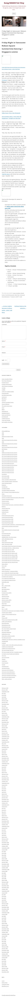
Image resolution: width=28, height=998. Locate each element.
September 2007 (5, 891)
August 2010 (4, 828)
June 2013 (4, 767)
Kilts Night (4, 587)
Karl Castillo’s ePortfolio (7, 422)
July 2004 (4, 959)
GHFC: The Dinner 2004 (7, 544)
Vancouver (4, 116)
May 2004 (4, 963)
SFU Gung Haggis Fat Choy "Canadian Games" (12, 652)
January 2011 (5, 819)
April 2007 (4, 900)
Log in (3, 981)
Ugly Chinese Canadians (7, 386)
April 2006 (4, 921)
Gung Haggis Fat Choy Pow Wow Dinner (11, 560)
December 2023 (5, 709)
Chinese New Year (6, 508)
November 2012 (5, 779)
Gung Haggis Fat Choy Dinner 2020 (9, 558)
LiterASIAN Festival (6, 601)
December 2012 (5, 778)
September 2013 (5, 763)
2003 (3, 433)
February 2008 (5, 882)
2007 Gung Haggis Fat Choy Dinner (9, 447)
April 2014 (4, 752)
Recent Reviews (5, 623)
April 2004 (4, 964)
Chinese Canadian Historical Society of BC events (13, 497)
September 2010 (5, 826)
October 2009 (5, 846)
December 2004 (5, 950)
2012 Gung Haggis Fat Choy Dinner (9, 458)
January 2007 (5, 905)
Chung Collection (5, 404)
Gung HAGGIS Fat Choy (14, 3)
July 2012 (4, 787)
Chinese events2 (5, 503)
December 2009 (5, 842)
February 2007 (5, 903)
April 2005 (4, 943)
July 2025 (4, 693)
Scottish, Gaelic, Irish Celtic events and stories (12, 645)
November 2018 (5, 734)
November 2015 (5, 738)
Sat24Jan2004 (5, 641)
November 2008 (5, 866)
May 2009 (4, 855)
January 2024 (5, 707)
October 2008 (5, 867)
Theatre (3, 659)
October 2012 (5, 781)
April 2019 (4, 729)
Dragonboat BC (5, 393)
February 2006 (5, 925)
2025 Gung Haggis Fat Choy (8, 470)
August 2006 (4, 914)
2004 (3, 434)
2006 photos (4, 445)
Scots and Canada (6, 420)
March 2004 (4, 966)
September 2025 (5, 691)
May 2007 (4, 898)
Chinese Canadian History (8, 499)
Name (4, 341)
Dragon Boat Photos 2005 (7, 522)
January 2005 (5, 948)
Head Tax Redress (6, 569)
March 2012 (4, 794)
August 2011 (4, 806)
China (3, 494)
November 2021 (5, 722)
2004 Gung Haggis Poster (7, 436)
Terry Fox (4, 655)
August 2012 (4, 785)
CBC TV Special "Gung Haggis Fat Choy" (10, 492)
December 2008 (5, 864)
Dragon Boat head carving (8, 515)
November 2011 (5, 801)
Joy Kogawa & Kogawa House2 (9, 580)
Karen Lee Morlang (6, 415)
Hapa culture (5, 564)
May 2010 (4, 833)
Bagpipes (4, 485)
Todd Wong (4, 661)
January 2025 (5, 702)
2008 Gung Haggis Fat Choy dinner (9, 452)
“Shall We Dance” (6, 174)
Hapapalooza (5, 411)
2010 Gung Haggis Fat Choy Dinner (9, 454)
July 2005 (4, 937)
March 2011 (4, 815)
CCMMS (3, 389)
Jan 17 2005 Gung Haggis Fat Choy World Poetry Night (14, 575)
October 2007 (5, 889)
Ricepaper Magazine (6, 632)
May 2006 (4, 919)
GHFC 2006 (4, 540)
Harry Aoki (4, 566)
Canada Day (4, 486)
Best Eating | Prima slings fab (14, 116)
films (3, 528)
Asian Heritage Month (7, 483)
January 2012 (5, 797)
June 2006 (4, 918)
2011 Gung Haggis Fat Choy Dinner (9, 456)
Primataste (4, 80)
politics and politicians (7, 621)
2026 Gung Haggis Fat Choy (8, 472)
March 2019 (4, 731)
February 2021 (5, 724)
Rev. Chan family (5, 630)
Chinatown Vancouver (7, 495)
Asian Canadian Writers (7, 379)
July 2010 (4, 830)
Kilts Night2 (4, 591)
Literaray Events (5, 596)
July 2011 (4, 808)
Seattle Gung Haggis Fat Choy (8, 648)
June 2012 (4, 788)
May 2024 (4, 706)
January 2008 (5, 884)
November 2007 (5, 887)
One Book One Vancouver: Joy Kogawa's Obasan (13, 610)
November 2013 (5, 760)
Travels (3, 664)
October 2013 (5, 761)
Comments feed (5, 984)
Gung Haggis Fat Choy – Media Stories (10, 548)
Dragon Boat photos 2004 (7, 521)
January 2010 (5, 840)
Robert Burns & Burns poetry (8, 636)
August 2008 (4, 871)
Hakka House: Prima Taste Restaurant (11, 113)
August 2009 (4, 849)
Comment (4, 324)
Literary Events (5, 598)
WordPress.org (5, 986)
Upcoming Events (6, 668)
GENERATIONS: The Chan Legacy (9, 537)
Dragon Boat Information (7, 517)
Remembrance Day (6, 627)
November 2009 (5, 844)
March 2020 (4, 725)
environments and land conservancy (10, 526)
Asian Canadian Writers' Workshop (10, 481)
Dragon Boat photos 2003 (7, 519)
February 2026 (5, 688)
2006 (3, 442)
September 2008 (5, 869)
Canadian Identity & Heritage (8, 490)
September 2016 (5, 736)
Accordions (4, 474)
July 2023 (4, 711)
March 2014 (4, 754)
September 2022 (5, 716)
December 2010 (5, 821)
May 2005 (4, 941)
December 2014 (5, 747)
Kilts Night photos (6, 589)
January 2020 (5, 727)
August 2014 (4, 749)
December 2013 (5, 758)
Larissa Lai (4, 397)
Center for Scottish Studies (8, 391)
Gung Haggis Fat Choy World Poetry (10, 562)
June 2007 (4, 896)
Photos (3, 616)
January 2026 (5, 689)
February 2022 (5, 718)
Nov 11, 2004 (4, 609)
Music (3, 607)
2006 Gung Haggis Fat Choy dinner (9, 443)
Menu (14, 13)
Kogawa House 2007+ (6, 592)
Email (3, 347)
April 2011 (4, 813)
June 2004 (4, 961)
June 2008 (4, 875)
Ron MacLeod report (6, 637)
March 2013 (4, 772)
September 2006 (5, 912)
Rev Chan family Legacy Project (9, 628)
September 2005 (5, 934)
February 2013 (5, 774)
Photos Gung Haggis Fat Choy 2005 (9, 619)
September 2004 (5, 955)
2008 (3, 451)
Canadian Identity (6, 488)
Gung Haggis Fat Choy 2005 (8, 549)
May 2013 (4, 769)
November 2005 (5, 930)
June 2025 (4, 695)
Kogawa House (5, 382)
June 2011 (4, 810)
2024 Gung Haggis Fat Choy (8, 469)
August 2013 (4, 765)
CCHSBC (3, 388)
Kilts (3, 583)
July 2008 (4, 873)
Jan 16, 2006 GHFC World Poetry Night (10, 573)
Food (3, 531)
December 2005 (5, 928)
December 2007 (5, 885)
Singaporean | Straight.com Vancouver (11, 118)
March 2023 (4, 713)
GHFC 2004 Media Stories (7, 539)
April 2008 (4, 878)
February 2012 (5, 795)
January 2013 (5, 776)
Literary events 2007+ (6, 600)
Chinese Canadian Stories (8, 402)
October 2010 (5, 824)
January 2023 (5, 715)
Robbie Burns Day (6, 634)
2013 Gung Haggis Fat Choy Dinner (9, 460)
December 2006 (5, 907)
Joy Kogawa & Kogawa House (8, 578)
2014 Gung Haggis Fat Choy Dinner (9, 461)
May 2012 (4, 790)
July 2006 (4, 916)
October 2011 (5, 803)
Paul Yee (4, 400)
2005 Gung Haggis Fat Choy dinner (9, 440)
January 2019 (5, 733)
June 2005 (4, 939)
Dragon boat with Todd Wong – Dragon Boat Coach (13, 524)
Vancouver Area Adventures (8, 672)
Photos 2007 (4, 618)
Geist (3, 407)
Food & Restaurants (9, 295)
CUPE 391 (4, 513)
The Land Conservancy (7, 406)
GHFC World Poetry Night (7, 542)
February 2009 (5, 860)
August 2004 (4, 957)
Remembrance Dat (6, 625)
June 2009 (4, 853)
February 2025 (5, 700)
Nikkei (3, 409)
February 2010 (5, 839)
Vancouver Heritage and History (9, 675)
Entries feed (4, 982)
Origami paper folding (7, 612)
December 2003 (5, 972)
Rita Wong (4, 398)
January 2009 (5, 862)
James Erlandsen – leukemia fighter (10, 571)
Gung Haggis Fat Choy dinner (8, 551)
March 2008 (4, 880)
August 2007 (4, 892)
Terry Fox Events (5, 657)
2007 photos (4, 449)
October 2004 (5, 954)
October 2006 (5, 910)
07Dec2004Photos (6, 431)
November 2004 (5, 952)
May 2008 (4, 876)
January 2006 (5, 927)
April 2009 (4, 857)
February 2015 (5, 745)
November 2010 (5, 822)
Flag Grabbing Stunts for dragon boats (10, 530)
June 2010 (4, 831)
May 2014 (4, 751)
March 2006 (4, 923)
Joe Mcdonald (5, 416)
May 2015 (4, 743)
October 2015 (5, 740)
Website (4, 352)
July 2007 (4, 894)
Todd (21, 296)
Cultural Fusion (5, 512)
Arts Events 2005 (5, 476)
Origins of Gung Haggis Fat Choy (9, 614)
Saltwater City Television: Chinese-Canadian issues (13, 639)
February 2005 (5, 946)
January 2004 (5, 970)
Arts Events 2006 (5, 477)
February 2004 (5, 968)
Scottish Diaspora (6, 418)
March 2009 (4, 858)
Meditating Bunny (6, 413)
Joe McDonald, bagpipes (7, 576)
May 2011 (4, 812)
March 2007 (4, 901)
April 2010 (4, 835)
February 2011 (5, 817)
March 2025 (4, 698)
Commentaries (5, 510)
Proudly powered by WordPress (8, 995)
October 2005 (5, 932)
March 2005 (4, 945)
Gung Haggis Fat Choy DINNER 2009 (10, 557)
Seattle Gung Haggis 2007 (7, 646)
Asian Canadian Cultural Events (9, 479)
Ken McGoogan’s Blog (7, 395)
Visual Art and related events (8, 677)
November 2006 (5, 909)
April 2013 (4, 770)
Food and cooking (6, 535)
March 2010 (4, 837)
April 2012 (4, 792)
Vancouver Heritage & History (8, 673)
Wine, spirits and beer (7, 679)
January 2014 (5, 756)
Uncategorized (5, 666)
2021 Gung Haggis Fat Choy (8, 463)
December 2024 (5, 704)
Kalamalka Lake (5, 582)
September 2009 (5, 848)
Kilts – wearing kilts (6, 585)
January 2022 (5, 720)
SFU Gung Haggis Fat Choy (8, 650)
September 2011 (5, 804)
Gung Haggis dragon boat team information (11, 546)
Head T (3, 567)
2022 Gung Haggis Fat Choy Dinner (9, 465)
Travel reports (5, 663)
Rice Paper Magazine (6, 380)
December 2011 (5, 799)
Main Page (17, 295)
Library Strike (5, 594)
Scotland (4, 643)
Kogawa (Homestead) (6, 384)
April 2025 (4, 697)
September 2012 (5, 783)
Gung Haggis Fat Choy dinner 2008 (9, 555)
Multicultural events (6, 605)
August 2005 (4, 936)
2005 (3, 438)
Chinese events (5, 501)
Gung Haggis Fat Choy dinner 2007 (9, 553)
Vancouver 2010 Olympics (7, 670)
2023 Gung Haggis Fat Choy (8, 467)
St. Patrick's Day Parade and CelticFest (10, 654)
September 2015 (5, 742)
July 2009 (4, 851)
